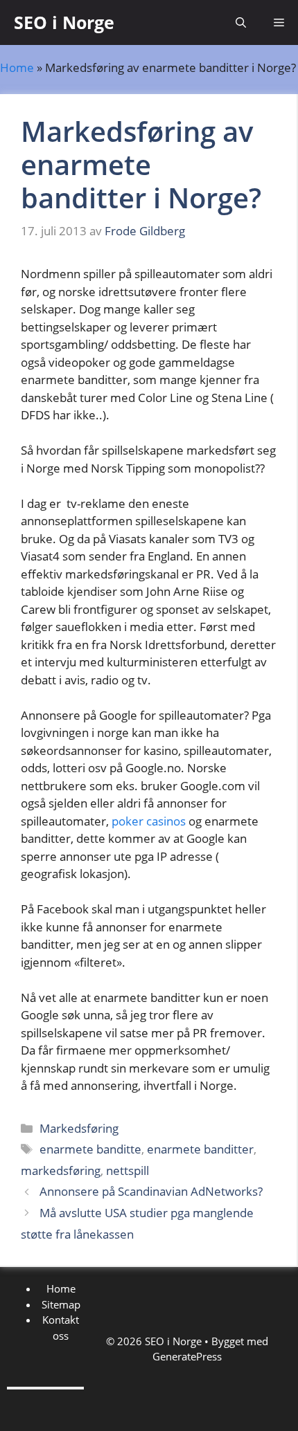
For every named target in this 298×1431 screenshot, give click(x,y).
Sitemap (61, 1304)
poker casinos (149, 821)
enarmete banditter (200, 1149)
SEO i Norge (64, 22)
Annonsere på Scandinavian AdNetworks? (151, 1191)
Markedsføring (79, 1128)
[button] (241, 22)
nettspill (127, 1170)
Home (17, 67)
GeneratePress (187, 1356)
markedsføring (60, 1170)
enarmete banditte (90, 1149)
